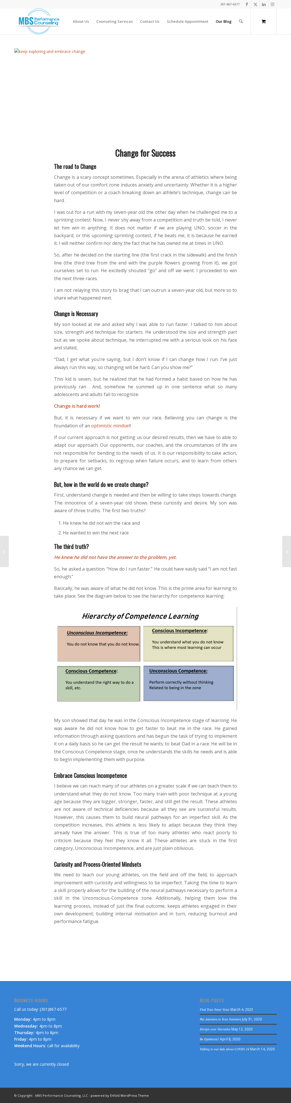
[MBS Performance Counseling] (39, 21)
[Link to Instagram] (272, 4)
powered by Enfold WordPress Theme (120, 1095)
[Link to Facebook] (247, 4)
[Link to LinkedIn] (264, 4)
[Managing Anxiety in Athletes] (286, 551)
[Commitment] (4, 551)
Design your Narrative (215, 1029)
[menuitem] (81, 21)
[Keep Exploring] (145, 94)
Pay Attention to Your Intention (220, 1019)
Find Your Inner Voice (215, 1009)
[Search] (240, 21)
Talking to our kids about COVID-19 (224, 1049)
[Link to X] (255, 4)
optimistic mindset (110, 426)
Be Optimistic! (209, 1039)
